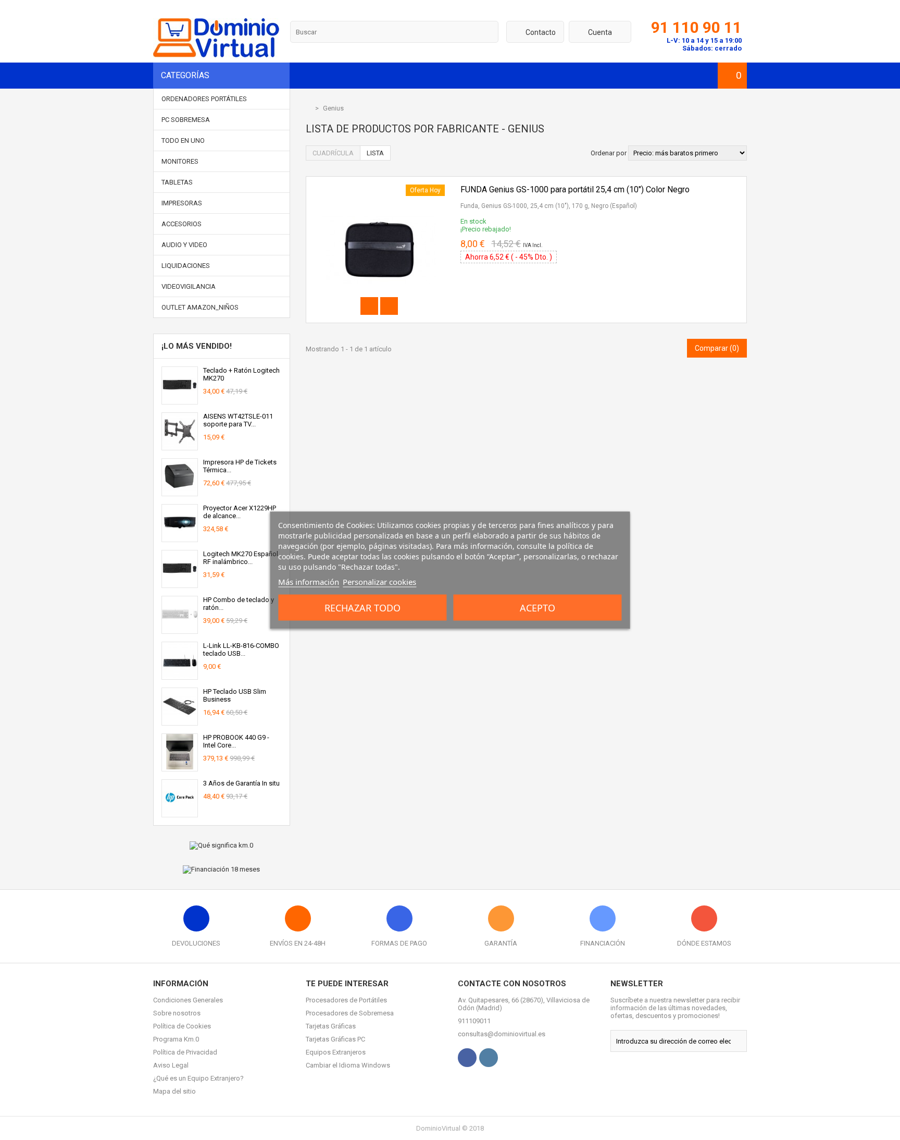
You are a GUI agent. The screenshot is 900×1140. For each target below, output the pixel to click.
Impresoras (181, 203)
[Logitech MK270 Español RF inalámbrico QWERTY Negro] (179, 583)
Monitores (179, 161)
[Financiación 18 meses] (221, 869)
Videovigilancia (188, 286)
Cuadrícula (333, 153)
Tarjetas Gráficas (331, 1026)
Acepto (537, 607)
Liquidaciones (185, 265)
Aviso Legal (171, 1065)
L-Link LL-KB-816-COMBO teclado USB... (241, 649)
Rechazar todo (362, 607)
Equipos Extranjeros (336, 1052)
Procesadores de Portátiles (346, 1000)
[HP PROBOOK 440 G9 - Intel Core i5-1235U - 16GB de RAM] (179, 767)
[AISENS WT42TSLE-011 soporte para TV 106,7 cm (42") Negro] (179, 446)
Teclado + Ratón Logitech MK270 (241, 374)
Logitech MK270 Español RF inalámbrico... (240, 558)
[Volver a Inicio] (308, 108)
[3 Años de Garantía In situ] (179, 813)
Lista (375, 153)
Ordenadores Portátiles (204, 99)
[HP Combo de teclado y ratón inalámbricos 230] (179, 629)
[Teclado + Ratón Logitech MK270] (179, 400)
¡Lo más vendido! (196, 346)
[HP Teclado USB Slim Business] (179, 721)
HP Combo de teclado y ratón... (238, 603)
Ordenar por (609, 153)
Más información (308, 581)
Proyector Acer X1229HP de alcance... (239, 512)
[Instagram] (488, 1057)
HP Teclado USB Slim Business (234, 695)
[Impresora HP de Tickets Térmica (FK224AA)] (179, 492)
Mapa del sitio (174, 1091)
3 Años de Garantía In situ (241, 783)
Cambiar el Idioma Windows (348, 1065)
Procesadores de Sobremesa (350, 1013)
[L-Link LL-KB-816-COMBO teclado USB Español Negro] (179, 675)
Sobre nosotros (177, 1013)
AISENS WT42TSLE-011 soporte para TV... (238, 420)
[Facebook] (467, 1057)
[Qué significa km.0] (221, 845)
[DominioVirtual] (216, 55)
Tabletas (177, 182)
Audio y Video (184, 245)
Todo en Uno (183, 140)
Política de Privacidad (185, 1052)
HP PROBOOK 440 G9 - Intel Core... (236, 741)
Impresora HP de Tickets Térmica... (240, 466)
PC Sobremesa (185, 120)
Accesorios (181, 224)
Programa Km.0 (176, 1039)
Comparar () (717, 348)
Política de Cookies (182, 1026)
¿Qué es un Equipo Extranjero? (198, 1078)
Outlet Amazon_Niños (200, 307)
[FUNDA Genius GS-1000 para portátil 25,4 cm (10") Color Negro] (379, 188)
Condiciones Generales (188, 1000)
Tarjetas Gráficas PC (335, 1039)
